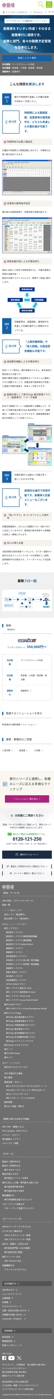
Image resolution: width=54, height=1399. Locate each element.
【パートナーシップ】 (12, 1219)
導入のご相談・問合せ (14, 1106)
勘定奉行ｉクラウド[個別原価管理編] (21, 936)
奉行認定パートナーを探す (16, 1178)
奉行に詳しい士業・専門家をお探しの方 (20, 1183)
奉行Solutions (38, 12)
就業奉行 (25, 691)
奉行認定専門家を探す (14, 1187)
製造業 (22, 750)
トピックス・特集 (10, 1143)
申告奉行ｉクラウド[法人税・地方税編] (22, 960)
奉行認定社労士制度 (13, 1252)
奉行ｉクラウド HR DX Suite (18, 996)
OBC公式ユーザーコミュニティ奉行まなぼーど (25, 1090)
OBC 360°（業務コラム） (13, 1127)
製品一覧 (6, 905)
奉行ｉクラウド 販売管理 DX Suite (20, 992)
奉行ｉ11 (8, 1049)
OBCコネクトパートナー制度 (17, 1239)
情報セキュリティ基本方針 (13, 1376)
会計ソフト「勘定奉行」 (15, 914)
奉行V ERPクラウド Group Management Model (26, 1008)
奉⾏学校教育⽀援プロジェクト (18, 1200)
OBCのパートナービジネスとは (16, 1227)
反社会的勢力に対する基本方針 (15, 1382)
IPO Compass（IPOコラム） (15, 1131)
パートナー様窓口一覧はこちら (28, 873)
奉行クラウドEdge (12, 1013)
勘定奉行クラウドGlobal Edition (19, 944)
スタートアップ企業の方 (13, 1204)
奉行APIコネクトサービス (16, 1067)
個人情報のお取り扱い (36, 1365)
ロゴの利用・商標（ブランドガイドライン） (21, 1385)
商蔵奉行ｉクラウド (14, 968)
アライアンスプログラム (15, 1270)
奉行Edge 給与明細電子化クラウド (20, 1033)
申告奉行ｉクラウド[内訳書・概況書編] (22, 964)
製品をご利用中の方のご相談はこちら (28, 866)
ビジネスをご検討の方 (12, 1231)
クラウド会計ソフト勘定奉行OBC (17, 12)
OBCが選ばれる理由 (13, 1073)
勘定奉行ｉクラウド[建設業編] (19, 940)
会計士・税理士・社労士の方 (15, 1244)
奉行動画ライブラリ (11, 1139)
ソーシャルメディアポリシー (14, 1368)
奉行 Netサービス (12, 1170)
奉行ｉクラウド (11, 928)
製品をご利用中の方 (11, 1166)
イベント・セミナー (11, 1135)
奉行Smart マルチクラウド (16, 1045)
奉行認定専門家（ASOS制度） (18, 1248)
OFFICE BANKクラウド (15, 984)
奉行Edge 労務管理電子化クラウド (20, 1025)
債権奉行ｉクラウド (14, 948)
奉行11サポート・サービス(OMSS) (20, 1098)
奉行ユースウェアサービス (17, 1094)
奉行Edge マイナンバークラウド (19, 1041)
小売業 (37, 750)
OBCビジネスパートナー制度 (17, 1235)
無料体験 (8, 1102)
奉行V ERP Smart (12, 1053)
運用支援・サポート (13, 1082)
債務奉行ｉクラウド (14, 952)
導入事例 (8, 1077)
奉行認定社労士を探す (14, 1191)
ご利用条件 (20, 1365)
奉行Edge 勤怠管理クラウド (18, 1029)
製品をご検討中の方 (11, 1162)
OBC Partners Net (12, 1261)
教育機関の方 (8, 1195)
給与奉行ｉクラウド (14, 976)
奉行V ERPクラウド (13, 1005)
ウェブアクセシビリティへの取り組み (18, 1389)
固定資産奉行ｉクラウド (16, 956)
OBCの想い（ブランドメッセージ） (18, 901)
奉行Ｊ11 (8, 1057)
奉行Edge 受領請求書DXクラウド (20, 1021)
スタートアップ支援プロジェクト (19, 1208)
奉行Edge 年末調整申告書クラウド (20, 1037)
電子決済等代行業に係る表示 (14, 1372)
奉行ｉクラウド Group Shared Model (22, 1000)
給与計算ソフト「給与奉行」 (17, 919)
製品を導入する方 (10, 1174)
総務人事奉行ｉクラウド (16, 972)
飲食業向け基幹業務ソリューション (18, 725)
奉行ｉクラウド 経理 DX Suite (18, 988)
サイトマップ (7, 1365)
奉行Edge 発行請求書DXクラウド (20, 1017)
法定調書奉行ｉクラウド (16, 980)
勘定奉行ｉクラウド (14, 932)
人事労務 (6, 750)
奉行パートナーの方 (11, 1257)
